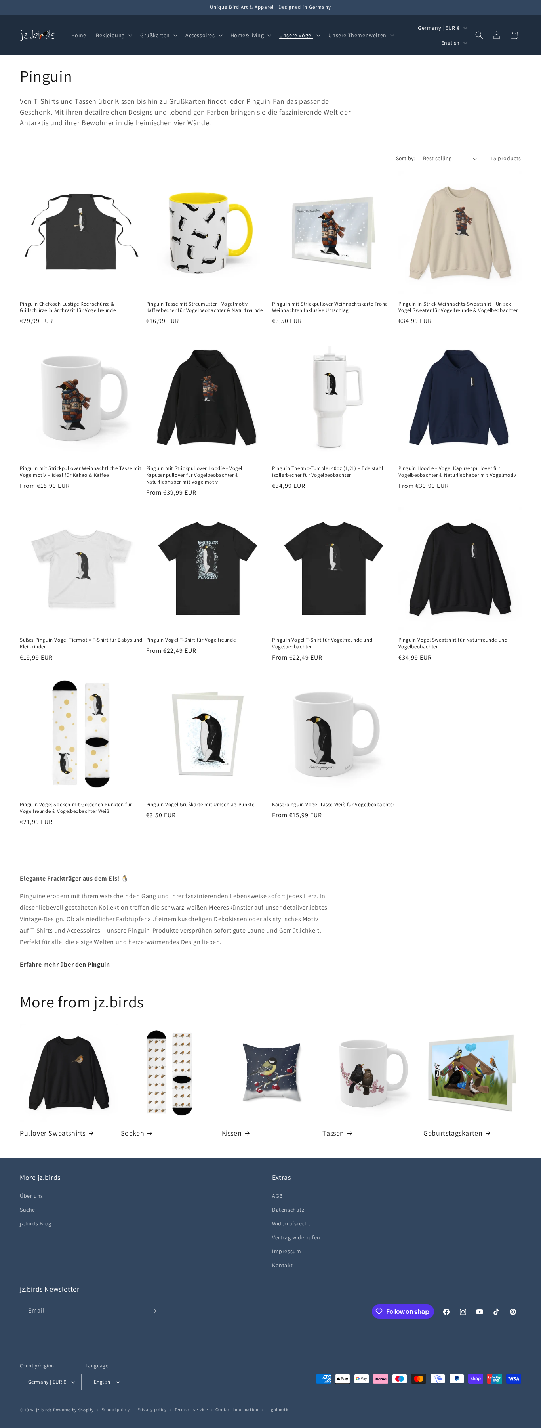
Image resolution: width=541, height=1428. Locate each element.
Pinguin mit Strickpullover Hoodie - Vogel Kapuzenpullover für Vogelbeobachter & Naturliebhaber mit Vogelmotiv (194, 475)
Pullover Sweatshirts (53, 1132)
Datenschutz (288, 1209)
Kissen (232, 1132)
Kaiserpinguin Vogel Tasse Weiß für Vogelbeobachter (333, 804)
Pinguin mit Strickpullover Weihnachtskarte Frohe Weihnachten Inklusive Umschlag (330, 307)
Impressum (286, 1251)
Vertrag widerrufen (296, 1237)
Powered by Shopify (73, 1410)
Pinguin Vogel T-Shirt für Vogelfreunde (191, 640)
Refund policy (115, 1409)
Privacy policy (152, 1409)
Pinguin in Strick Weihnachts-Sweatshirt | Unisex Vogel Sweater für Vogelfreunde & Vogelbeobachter (458, 307)
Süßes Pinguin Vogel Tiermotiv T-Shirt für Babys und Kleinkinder (81, 643)
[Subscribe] (153, 1311)
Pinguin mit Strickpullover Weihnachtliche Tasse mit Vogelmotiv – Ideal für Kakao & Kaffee (80, 471)
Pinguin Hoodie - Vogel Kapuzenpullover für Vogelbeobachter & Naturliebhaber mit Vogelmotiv (457, 471)
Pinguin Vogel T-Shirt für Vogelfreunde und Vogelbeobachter (322, 643)
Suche (27, 1209)
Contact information (236, 1409)
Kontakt (282, 1265)
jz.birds (44, 1410)
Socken (133, 1132)
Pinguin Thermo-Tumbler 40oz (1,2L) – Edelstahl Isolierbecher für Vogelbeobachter (327, 471)
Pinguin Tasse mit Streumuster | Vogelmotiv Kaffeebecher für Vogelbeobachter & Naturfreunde (204, 307)
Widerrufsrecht (291, 1223)
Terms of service (191, 1409)
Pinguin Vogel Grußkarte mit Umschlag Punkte (200, 804)
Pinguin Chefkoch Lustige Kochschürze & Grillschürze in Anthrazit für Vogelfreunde (68, 307)
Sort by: (405, 158)
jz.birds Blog (35, 1223)
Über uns (31, 1195)
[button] (113, 35)
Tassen (333, 1132)
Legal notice (278, 1409)
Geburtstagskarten (452, 1132)
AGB (277, 1195)
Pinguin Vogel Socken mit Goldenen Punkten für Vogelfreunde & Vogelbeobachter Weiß (76, 807)
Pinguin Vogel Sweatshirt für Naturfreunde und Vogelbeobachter (453, 643)
